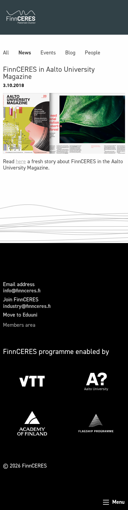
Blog (70, 52)
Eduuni (30, 314)
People (92, 52)
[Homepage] (21, 17)
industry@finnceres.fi (27, 306)
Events (48, 52)
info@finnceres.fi (21, 290)
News (24, 52)
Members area (19, 325)
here (21, 161)
